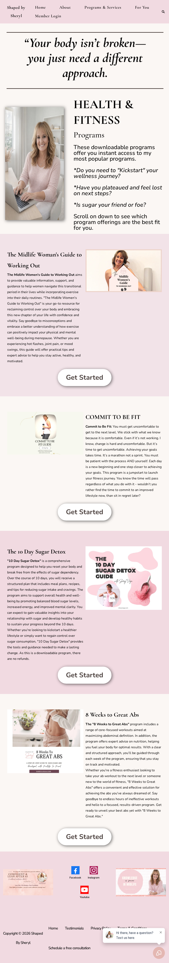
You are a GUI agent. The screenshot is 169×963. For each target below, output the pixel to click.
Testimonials (74, 928)
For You (142, 7)
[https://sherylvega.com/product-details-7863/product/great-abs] (45, 741)
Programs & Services (102, 7)
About (65, 7)
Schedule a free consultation (69, 948)
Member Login (48, 16)
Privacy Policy (100, 928)
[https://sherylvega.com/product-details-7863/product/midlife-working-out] (124, 270)
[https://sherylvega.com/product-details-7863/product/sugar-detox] (124, 578)
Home (40, 7)
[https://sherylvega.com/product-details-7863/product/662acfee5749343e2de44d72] (45, 433)
